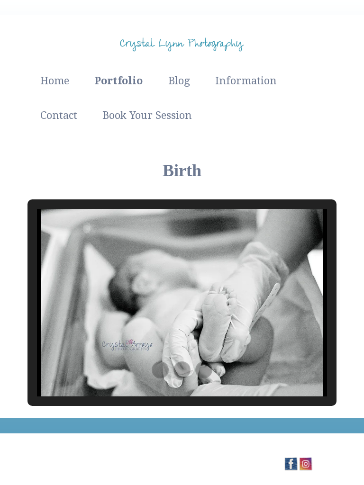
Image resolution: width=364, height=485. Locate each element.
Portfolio (118, 81)
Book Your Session (147, 115)
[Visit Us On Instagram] (305, 468)
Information (246, 81)
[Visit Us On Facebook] (290, 468)
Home (54, 81)
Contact (58, 115)
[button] (160, 369)
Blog (179, 81)
